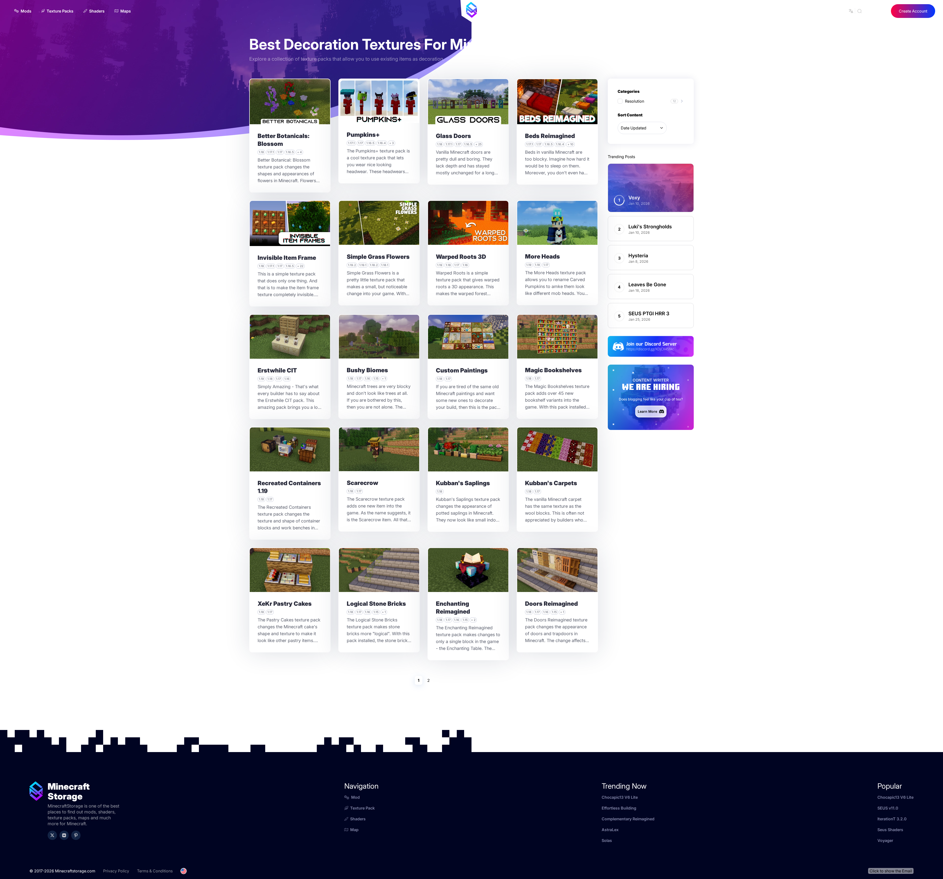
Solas (607, 840)
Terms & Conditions (155, 870)
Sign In (877, 11)
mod (355, 797)
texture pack (362, 808)
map (354, 829)
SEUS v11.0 (887, 808)
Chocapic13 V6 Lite (620, 797)
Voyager (885, 840)
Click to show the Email (891, 870)
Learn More (647, 411)
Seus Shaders (890, 829)
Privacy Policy (116, 870)
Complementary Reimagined (628, 818)
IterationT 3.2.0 (892, 818)
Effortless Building (619, 808)
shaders (358, 818)
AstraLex (610, 829)
